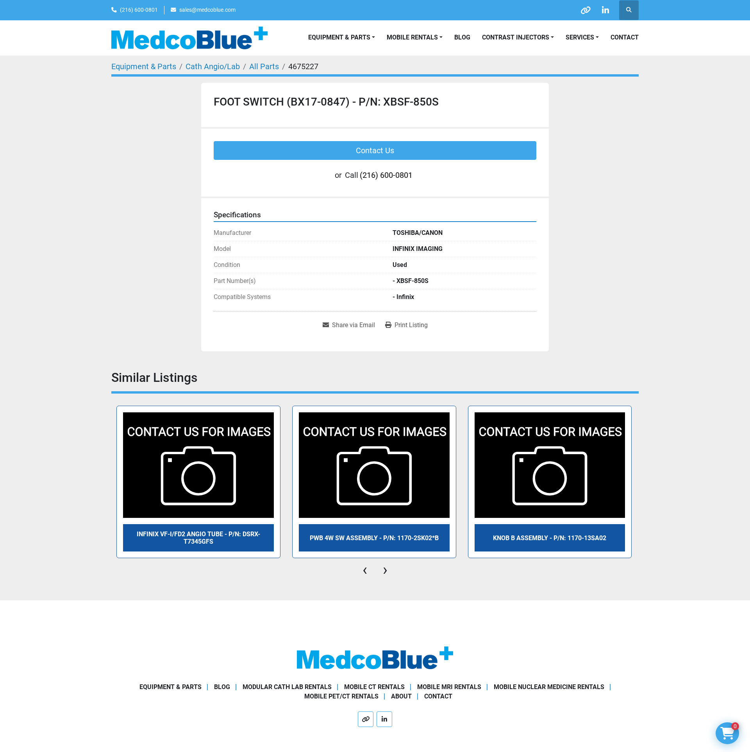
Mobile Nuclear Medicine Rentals (549, 687)
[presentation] (364, 570)
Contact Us (375, 150)
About (401, 696)
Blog (462, 37)
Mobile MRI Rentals (449, 687)
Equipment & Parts (170, 687)
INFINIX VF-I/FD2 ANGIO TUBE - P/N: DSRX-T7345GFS (198, 537)
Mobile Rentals (412, 37)
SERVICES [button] (580, 37)
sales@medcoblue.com (207, 10)
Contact (625, 37)
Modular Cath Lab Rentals (287, 687)
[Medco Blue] (375, 657)
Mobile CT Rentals (374, 687)
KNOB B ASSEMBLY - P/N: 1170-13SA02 (549, 538)
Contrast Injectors (515, 37)
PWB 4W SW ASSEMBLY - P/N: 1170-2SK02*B (374, 538)
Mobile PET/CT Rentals (341, 696)
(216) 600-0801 (139, 10)
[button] (415, 37)
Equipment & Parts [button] (339, 37)
